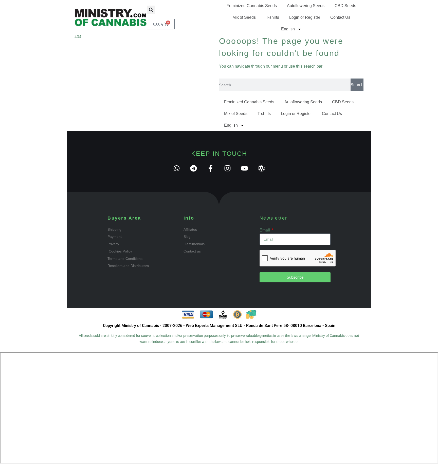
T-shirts (272, 17)
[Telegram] (193, 168)
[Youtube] (244, 168)
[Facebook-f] (210, 168)
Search (357, 85)
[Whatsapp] (176, 168)
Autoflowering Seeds (305, 6)
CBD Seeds (345, 6)
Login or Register (304, 17)
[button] (151, 10)
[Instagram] (227, 168)
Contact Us (340, 17)
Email (265, 230)
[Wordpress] (261, 168)
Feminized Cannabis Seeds (252, 6)
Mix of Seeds (244, 17)
